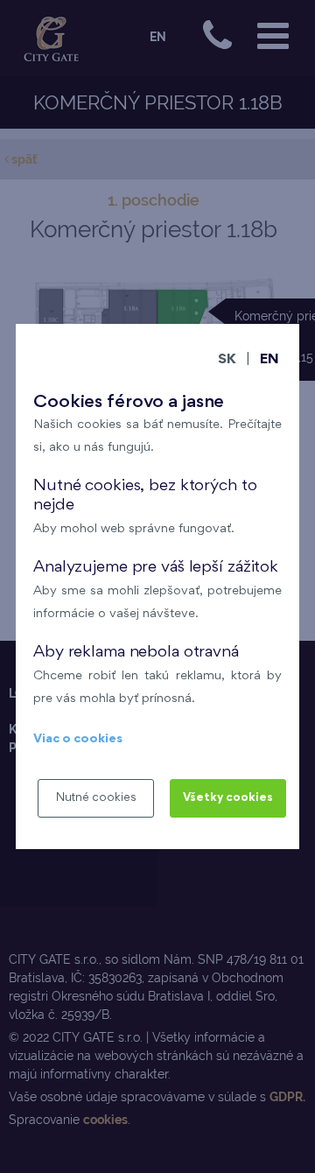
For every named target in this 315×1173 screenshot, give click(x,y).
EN (269, 360)
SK (227, 360)
